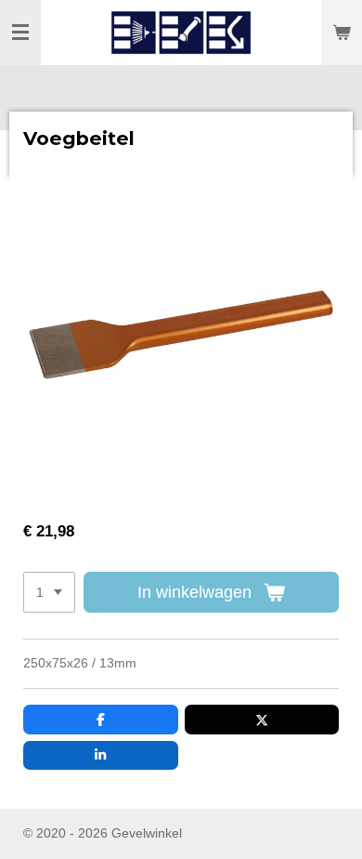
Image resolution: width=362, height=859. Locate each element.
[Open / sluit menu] (20, 32)
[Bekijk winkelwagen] (341, 32)
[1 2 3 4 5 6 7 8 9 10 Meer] (49, 592)
